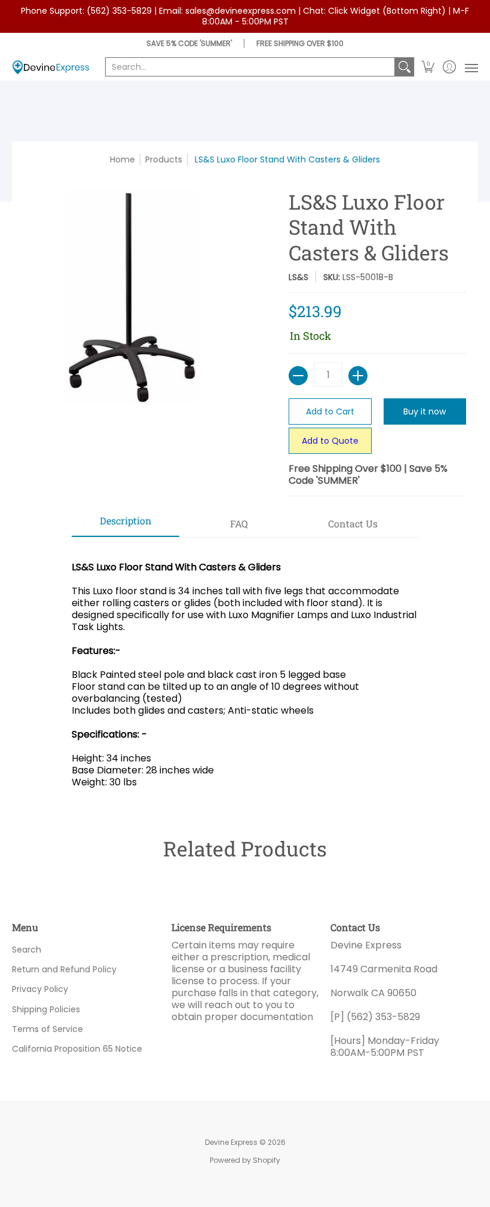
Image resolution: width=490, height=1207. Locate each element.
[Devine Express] (51, 67)
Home (122, 159)
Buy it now (424, 411)
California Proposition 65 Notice (77, 1049)
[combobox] (250, 66)
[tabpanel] (245, 668)
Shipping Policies (46, 1009)
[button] (428, 67)
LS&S (298, 277)
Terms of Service (47, 1029)
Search (26, 950)
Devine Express (231, 1142)
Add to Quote (330, 441)
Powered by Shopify (245, 1160)
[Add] (358, 375)
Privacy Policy (40, 989)
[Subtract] (298, 375)
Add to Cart (330, 411)
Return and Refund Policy (64, 969)
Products (163, 159)
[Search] (404, 66)
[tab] (125, 524)
